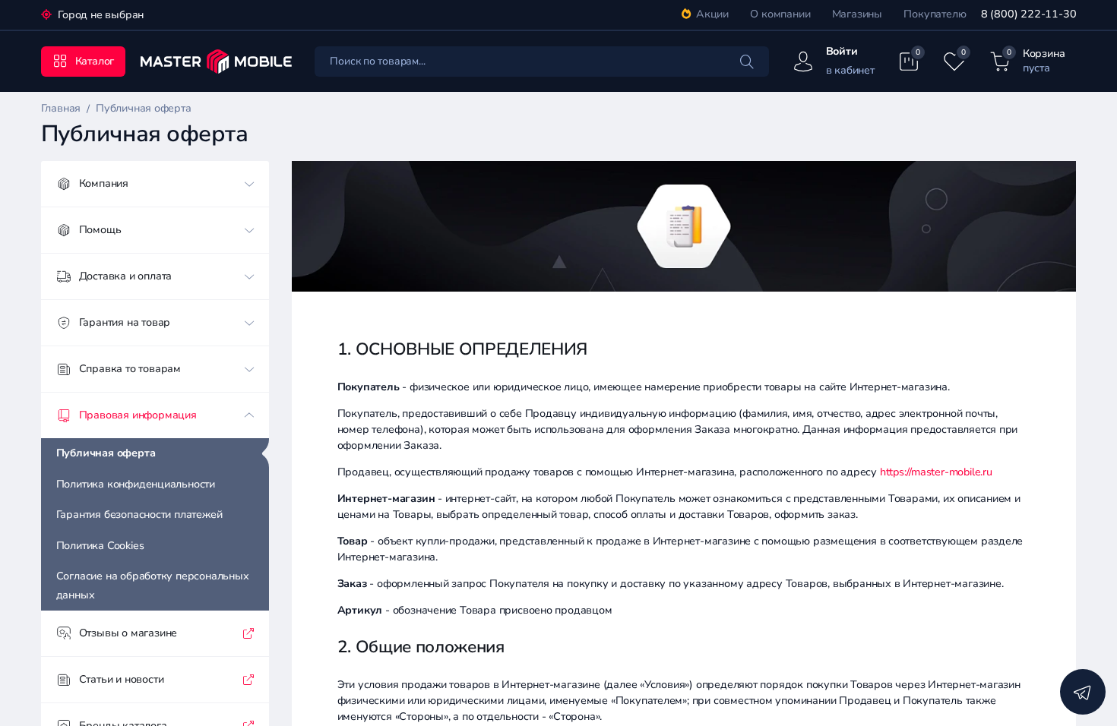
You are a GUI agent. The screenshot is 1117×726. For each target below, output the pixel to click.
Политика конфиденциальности (135, 484)
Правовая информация (138, 415)
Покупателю (934, 14)
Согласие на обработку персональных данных (152, 585)
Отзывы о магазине (128, 633)
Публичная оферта (106, 453)
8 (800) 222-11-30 (1028, 14)
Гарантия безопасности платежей (139, 514)
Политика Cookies (100, 545)
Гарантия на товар (124, 322)
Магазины (857, 14)
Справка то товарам (130, 368)
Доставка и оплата (125, 276)
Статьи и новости (121, 679)
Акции (712, 14)
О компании (780, 14)
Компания (103, 183)
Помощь (100, 230)
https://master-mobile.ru (936, 472)
